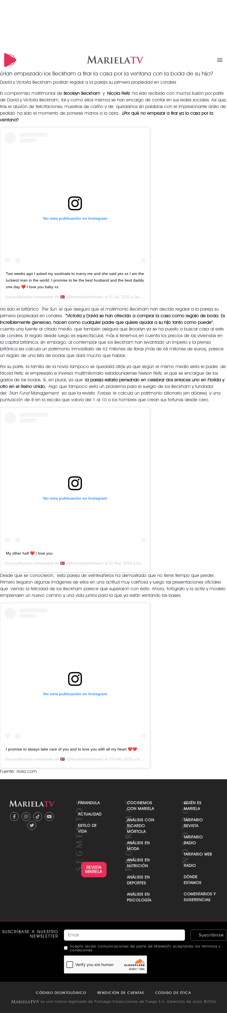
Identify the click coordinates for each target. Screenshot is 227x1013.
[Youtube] (49, 816)
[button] (219, 59)
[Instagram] (26, 816)
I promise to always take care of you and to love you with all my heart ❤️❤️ (71, 749)
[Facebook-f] (14, 816)
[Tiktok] (37, 816)
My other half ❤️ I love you (29, 553)
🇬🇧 (62, 297)
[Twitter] (31, 825)
